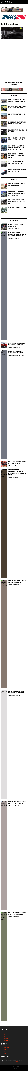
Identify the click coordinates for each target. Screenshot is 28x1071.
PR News (6, 1039)
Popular (5, 1037)
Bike (5, 1049)
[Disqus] (14, 59)
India (5, 1053)
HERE (16, 1062)
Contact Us (6, 1035)
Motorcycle (6, 1047)
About (5, 1033)
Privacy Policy (7, 1041)
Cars (5, 1051)
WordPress (16, 1068)
